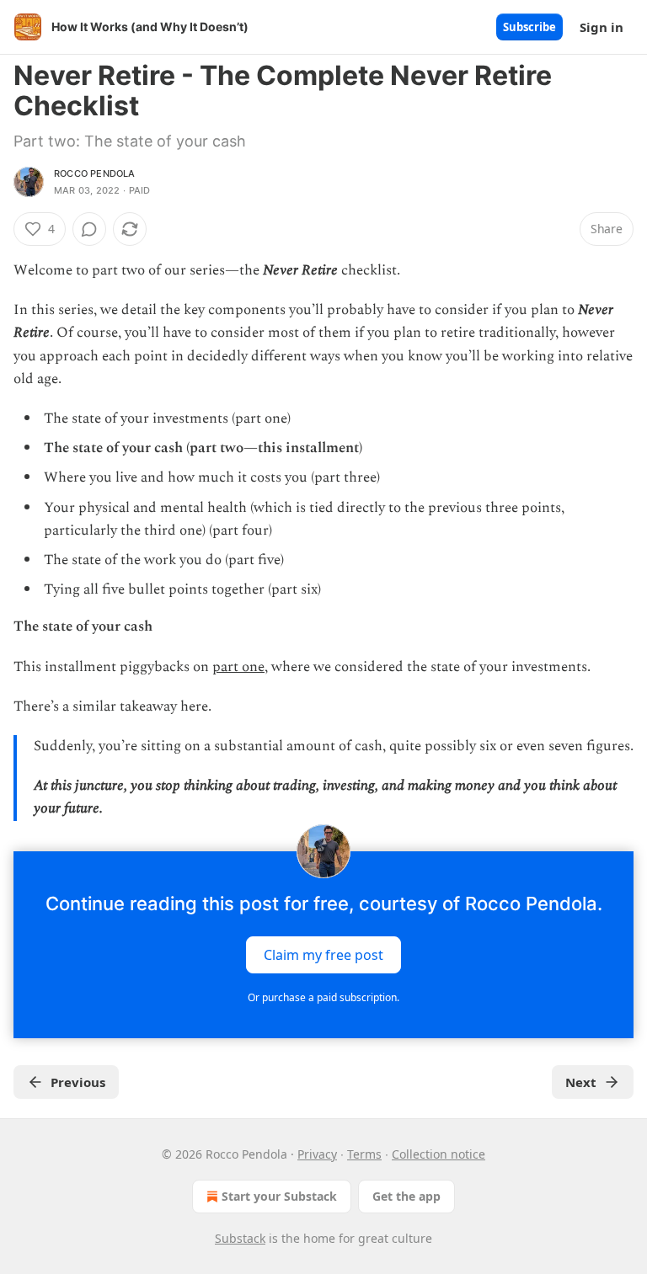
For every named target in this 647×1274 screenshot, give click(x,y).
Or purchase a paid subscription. (323, 997)
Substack (240, 1238)
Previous (78, 1082)
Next (580, 1082)
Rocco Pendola (95, 173)
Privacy (317, 1154)
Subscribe (529, 27)
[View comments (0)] (89, 229)
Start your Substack (279, 1196)
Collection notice (438, 1154)
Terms (364, 1154)
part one (238, 667)
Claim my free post (323, 954)
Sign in (601, 27)
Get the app (406, 1196)
